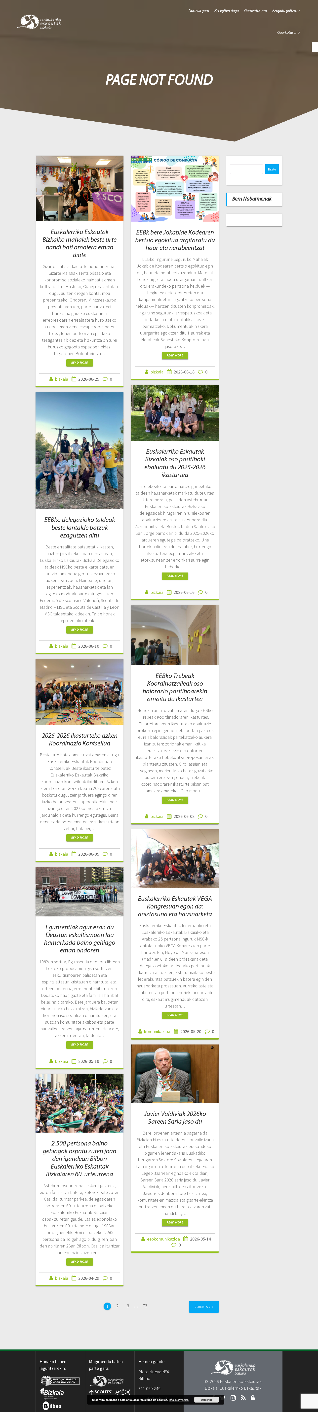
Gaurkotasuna (288, 33)
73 (147, 1305)
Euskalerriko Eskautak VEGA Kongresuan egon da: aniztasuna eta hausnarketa (175, 907)
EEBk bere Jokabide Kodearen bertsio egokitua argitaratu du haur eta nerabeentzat (175, 241)
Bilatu (272, 169)
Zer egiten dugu (226, 11)
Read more (79, 362)
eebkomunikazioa (163, 1239)
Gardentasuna (255, 11)
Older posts (204, 1307)
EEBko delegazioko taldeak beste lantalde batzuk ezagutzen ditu (79, 528)
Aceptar (206, 1399)
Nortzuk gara (199, 11)
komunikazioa (157, 1031)
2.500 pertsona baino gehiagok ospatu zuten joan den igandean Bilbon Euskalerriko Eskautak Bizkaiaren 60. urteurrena (79, 1159)
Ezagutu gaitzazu (286, 11)
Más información (179, 1400)
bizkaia (61, 379)
